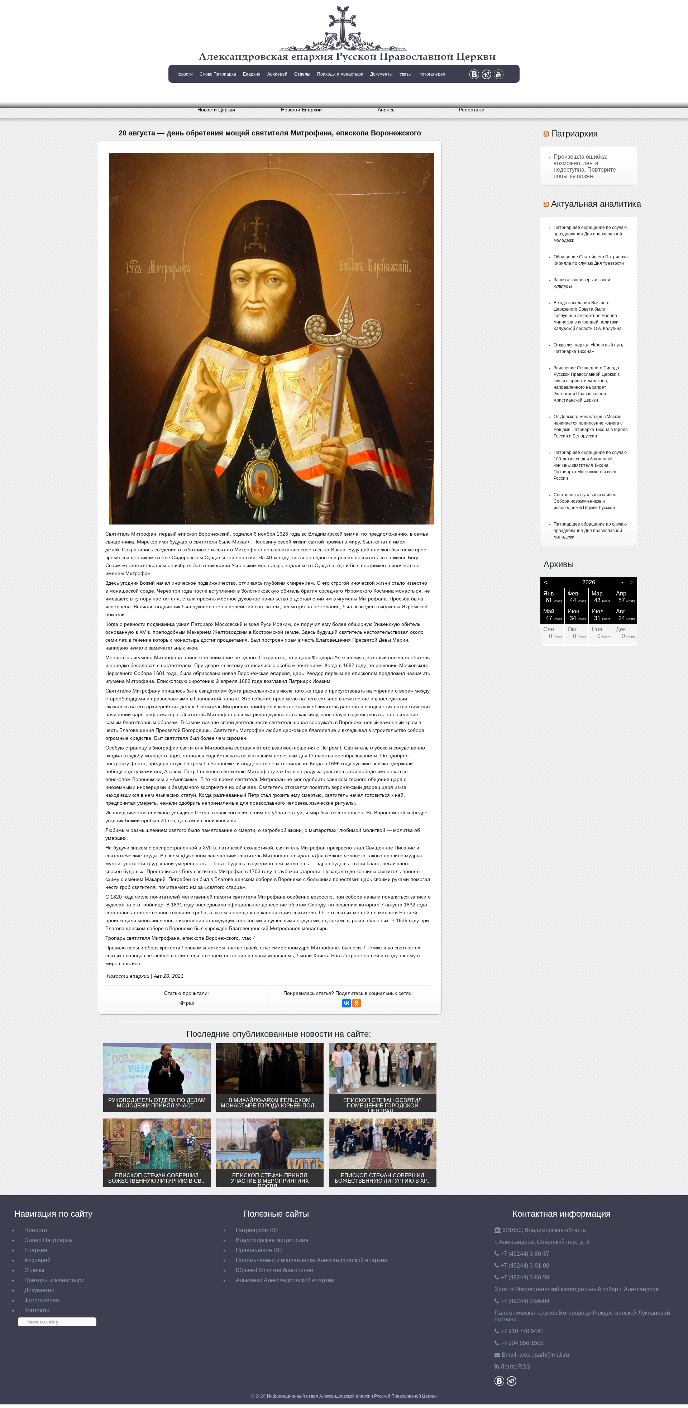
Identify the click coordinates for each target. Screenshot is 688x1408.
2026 (588, 582)
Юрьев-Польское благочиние (274, 1270)
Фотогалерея (432, 74)
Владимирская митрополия (272, 1240)
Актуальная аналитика (596, 204)
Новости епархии (128, 976)
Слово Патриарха (218, 74)
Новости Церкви (216, 109)
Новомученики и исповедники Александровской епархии (311, 1260)
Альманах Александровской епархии (285, 1280)
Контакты (183, 92)
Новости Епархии (301, 109)
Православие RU (259, 1250)
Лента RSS (515, 1367)
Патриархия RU (257, 1230)
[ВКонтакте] (346, 1003)
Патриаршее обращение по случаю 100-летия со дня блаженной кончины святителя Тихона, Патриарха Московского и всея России (590, 465)
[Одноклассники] (356, 1003)
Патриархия (574, 133)
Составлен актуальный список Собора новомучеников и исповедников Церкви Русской (585, 501)
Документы (381, 74)
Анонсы (387, 109)
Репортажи (471, 109)
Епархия (252, 74)
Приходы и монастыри (340, 74)
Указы (406, 74)
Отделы (302, 74)
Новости (184, 74)
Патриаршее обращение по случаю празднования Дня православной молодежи (590, 234)
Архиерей (277, 74)
